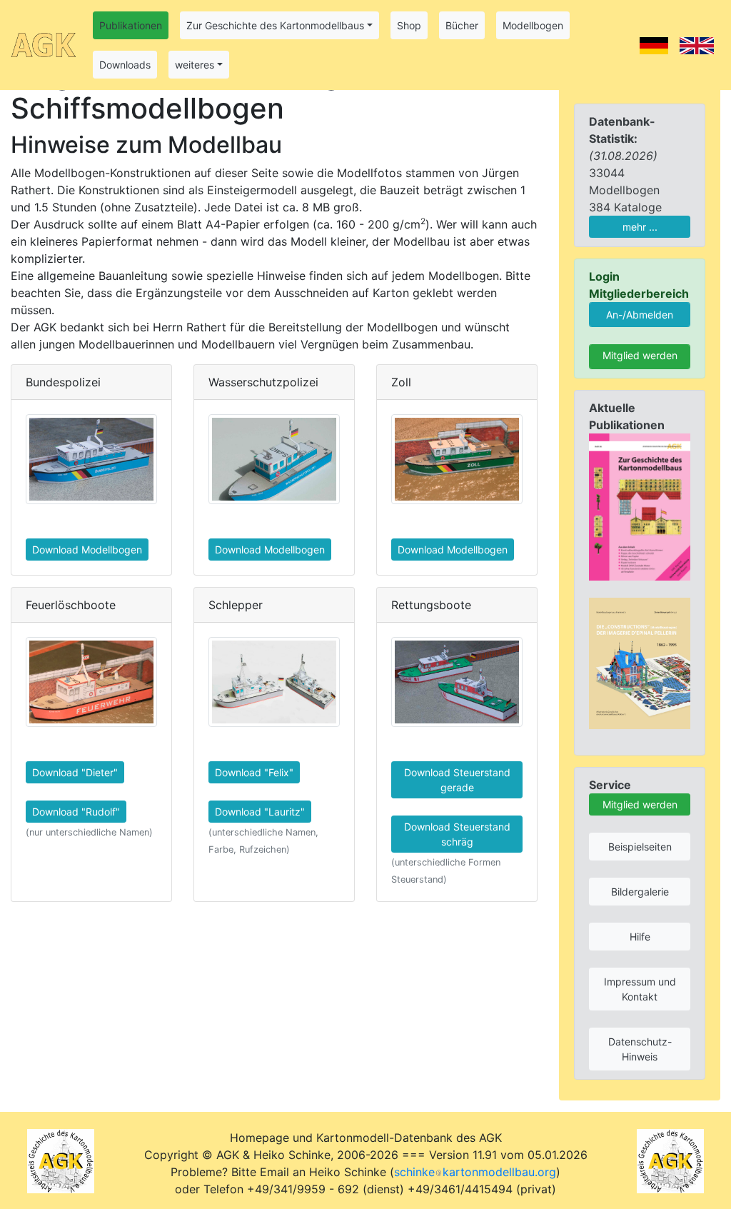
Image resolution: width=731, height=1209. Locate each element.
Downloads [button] (125, 65)
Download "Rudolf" (76, 812)
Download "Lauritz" (260, 812)
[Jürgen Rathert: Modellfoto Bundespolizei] (91, 458)
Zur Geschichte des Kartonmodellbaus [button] (275, 25)
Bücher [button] (461, 25)
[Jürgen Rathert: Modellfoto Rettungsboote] (457, 681)
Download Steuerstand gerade (457, 779)
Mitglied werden (640, 355)
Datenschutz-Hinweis (640, 1049)
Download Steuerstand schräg (457, 834)
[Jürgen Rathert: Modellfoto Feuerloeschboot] (91, 681)
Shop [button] (409, 25)
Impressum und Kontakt (640, 989)
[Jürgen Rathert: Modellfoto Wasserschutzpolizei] (274, 458)
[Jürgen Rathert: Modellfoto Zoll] (457, 458)
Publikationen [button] (130, 25)
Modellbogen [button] (533, 25)
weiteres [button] (194, 65)
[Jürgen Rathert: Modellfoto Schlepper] (274, 681)
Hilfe (640, 936)
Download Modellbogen (87, 549)
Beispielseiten (640, 847)
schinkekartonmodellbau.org (475, 1172)
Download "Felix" (254, 772)
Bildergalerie (640, 892)
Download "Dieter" (75, 772)
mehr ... (639, 227)
